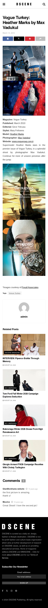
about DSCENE (13, 554)
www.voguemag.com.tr (22, 141)
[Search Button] (44, 4)
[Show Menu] (4, 4)
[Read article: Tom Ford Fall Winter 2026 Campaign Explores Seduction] (24, 380)
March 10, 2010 (9, 33)
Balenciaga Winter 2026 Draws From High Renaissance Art (23, 430)
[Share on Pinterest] (30, 39)
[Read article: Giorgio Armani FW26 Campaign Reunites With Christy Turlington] (24, 450)
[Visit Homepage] (24, 4)
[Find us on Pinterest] (16, 590)
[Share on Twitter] (19, 39)
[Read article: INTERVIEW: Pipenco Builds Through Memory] (24, 344)
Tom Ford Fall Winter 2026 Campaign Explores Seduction (20, 395)
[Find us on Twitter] (7, 590)
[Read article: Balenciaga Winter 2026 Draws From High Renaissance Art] (24, 415)
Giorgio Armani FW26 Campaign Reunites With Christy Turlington (23, 466)
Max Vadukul (24, 138)
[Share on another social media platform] (40, 39)
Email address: (24, 572)
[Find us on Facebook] (2, 590)
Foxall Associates (30, 287)
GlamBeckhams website (13, 488)
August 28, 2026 (10, 365)
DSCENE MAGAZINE (12, 352)
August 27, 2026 (10, 471)
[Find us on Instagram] (12, 590)
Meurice (6, 501)
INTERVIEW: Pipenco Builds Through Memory (21, 360)
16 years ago (33, 489)
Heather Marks (17, 134)
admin (24, 316)
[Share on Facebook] (8, 39)
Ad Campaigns (11, 388)
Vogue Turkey (14, 293)
